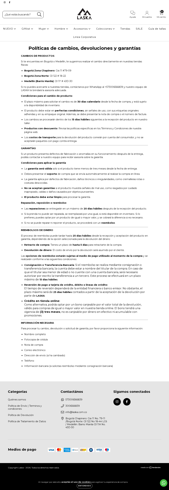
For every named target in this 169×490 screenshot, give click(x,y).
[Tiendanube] (150, 468)
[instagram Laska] (4, 2)
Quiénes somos (17, 399)
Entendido (84, 486)
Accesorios (81, 28)
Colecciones (104, 28)
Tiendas (125, 28)
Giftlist (26, 28)
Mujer (43, 28)
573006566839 (74, 399)
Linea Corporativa (84, 37)
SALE (139, 28)
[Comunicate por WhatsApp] (163, 483)
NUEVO (8, 28)
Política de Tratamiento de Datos (27, 421)
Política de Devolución (21, 415)
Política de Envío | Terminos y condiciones (25, 407)
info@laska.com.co (76, 412)
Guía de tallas (157, 28)
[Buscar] (39, 14)
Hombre (60, 28)
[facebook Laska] (9, 2)
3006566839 (73, 405)
